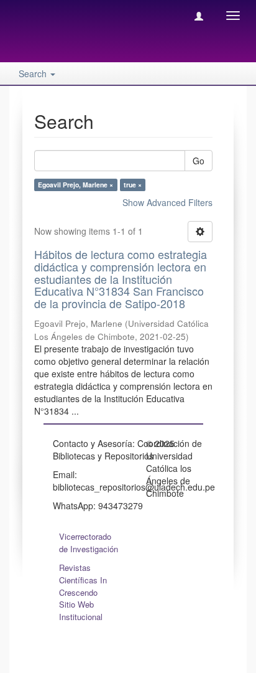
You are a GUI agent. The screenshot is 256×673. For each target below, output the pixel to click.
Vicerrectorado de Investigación (88, 542)
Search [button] (34, 73)
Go (198, 160)
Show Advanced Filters (167, 202)
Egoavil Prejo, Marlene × (75, 184)
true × (133, 184)
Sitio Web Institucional (81, 610)
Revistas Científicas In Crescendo (83, 580)
